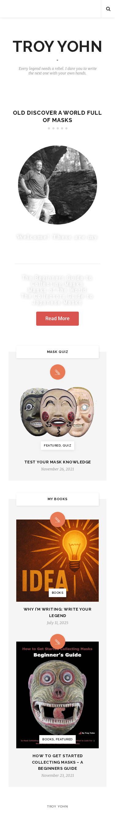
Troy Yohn (58, 46)
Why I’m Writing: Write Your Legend (58, 612)
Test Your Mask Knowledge (57, 462)
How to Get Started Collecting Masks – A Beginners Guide (57, 762)
